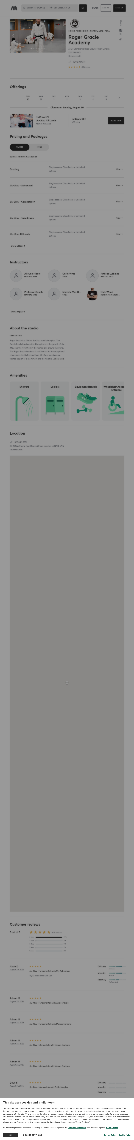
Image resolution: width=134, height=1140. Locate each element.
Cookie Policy (125, 1135)
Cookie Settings (32, 1135)
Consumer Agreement (77, 1128)
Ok (10, 1135)
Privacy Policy (112, 1128)
